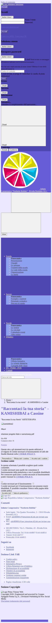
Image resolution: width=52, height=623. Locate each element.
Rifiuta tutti (21, 459)
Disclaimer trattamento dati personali (15, 601)
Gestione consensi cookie (16, 575)
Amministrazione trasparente (17, 578)
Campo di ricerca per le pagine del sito (16, 375)
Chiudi (4, 86)
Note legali (10, 561)
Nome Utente (30, 20)
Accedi (4, 7)
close (4, 234)
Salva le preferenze (21, 493)
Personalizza (6, 459)
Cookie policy (11, 559)
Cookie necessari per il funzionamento (16, 484)
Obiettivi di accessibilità (15, 571)
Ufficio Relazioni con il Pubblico (19, 566)
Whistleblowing (12, 573)
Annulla (4, 150)
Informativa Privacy (14, 564)
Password (29, 22)
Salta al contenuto (8, 2)
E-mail (27, 59)
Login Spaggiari (20, 69)
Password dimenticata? (10, 27)
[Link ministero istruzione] (12, 4)
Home (8, 400)
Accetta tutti (40, 459)
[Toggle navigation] (21, 223)
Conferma (13, 150)
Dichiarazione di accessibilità (17, 568)
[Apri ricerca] (31, 202)
